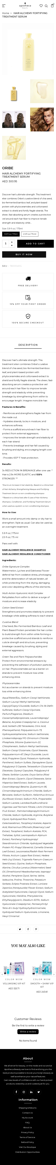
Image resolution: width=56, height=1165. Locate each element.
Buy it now (24, 254)
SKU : (5, 266)
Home (5, 13)
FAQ (27, 1122)
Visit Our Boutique (27, 1147)
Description (28, 345)
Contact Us (27, 1113)
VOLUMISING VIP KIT (14, 983)
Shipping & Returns (27, 1108)
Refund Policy (27, 1142)
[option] (14, 974)
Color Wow (14, 979)
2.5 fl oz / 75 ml (29, 233)
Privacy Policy (27, 1132)
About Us (27, 1127)
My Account (27, 1117)
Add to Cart (35, 243)
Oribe (7, 168)
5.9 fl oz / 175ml (11, 233)
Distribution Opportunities (27, 1152)
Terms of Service (27, 1137)
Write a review (28, 1031)
